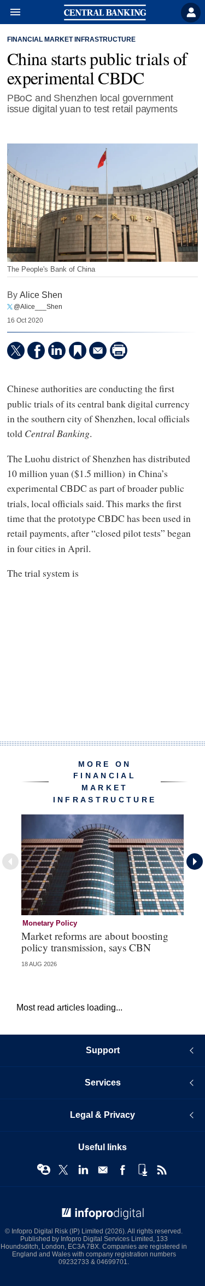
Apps (142, 1169)
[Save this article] (77, 350)
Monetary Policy (49, 923)
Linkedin (83, 1169)
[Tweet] (16, 350)
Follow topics (43, 1169)
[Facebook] (36, 350)
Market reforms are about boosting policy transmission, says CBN (94, 941)
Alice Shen (41, 295)
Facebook (122, 1169)
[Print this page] (118, 350)
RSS (161, 1169)
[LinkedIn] (57, 350)
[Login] (191, 12)
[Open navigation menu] (10, 12)
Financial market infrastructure (71, 39)
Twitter (63, 1169)
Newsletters (102, 1169)
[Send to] (98, 350)
